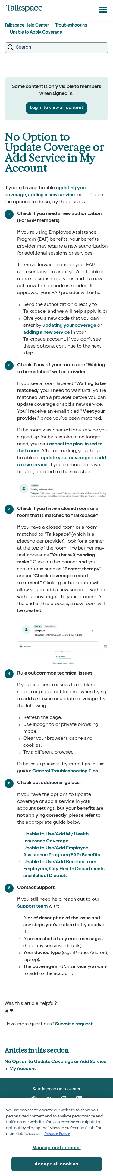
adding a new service (51, 195)
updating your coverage (69, 325)
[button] (103, 9)
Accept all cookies (56, 1164)
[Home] (24, 8)
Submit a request (74, 1024)
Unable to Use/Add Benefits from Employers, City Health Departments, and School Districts (64, 869)
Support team (32, 906)
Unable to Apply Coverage (36, 32)
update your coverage (65, 458)
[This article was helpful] (6, 1011)
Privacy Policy (57, 1134)
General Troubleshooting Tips (65, 771)
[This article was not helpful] (12, 1011)
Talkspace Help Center (27, 26)
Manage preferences (56, 1148)
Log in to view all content (56, 108)
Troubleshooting (71, 26)
